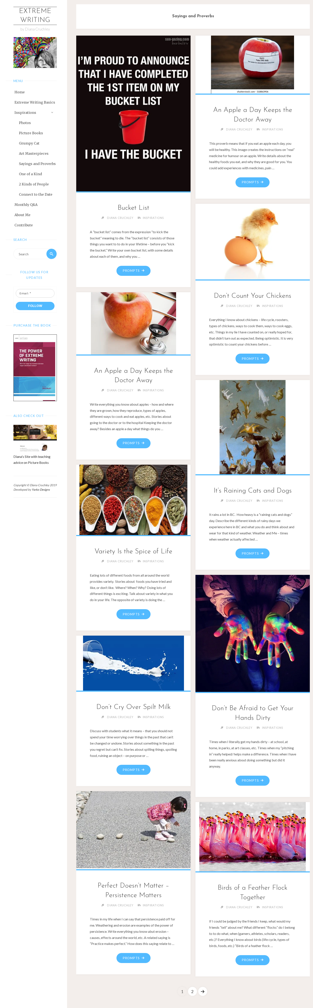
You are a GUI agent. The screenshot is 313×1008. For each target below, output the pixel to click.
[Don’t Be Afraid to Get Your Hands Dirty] (252, 632)
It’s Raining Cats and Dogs (253, 490)
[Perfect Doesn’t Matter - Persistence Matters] (133, 829)
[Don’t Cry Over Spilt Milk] (133, 662)
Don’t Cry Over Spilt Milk (133, 707)
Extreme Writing (35, 16)
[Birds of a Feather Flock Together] (252, 835)
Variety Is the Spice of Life (133, 551)
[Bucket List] (133, 113)
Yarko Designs (41, 489)
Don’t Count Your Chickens (252, 296)
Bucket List (133, 208)
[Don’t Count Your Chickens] (252, 240)
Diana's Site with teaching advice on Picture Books (31, 459)
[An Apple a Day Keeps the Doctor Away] (252, 64)
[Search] (51, 254)
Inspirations (153, 218)
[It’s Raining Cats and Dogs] (252, 426)
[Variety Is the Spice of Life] (133, 499)
